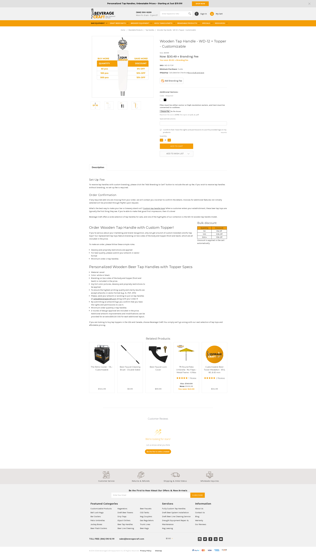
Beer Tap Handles (125, 524)
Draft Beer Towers (125, 512)
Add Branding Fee (173, 80)
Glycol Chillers (124, 520)
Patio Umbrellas (97, 520)
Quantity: (163, 136)
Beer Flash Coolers (98, 528)
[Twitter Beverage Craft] (205, 539)
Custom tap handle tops (154, 208)
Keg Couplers (146, 516)
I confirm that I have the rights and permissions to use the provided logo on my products (195, 131)
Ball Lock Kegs (97, 512)
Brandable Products (187, 23)
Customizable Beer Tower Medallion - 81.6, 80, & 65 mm (214, 370)
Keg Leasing (167, 528)
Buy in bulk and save (196, 73)
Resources (220, 23)
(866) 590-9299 (143, 12)
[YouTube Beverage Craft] (221, 539)
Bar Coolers (95, 516)
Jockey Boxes (96, 524)
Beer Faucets (145, 508)
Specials (206, 23)
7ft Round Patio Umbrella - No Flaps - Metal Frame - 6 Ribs (186, 370)
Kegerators (122, 508)
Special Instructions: (168, 119)
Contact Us (200, 512)
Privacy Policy (145, 551)
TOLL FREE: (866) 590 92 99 (101, 539)
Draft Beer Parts (118, 23)
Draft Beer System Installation (175, 512)
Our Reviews (200, 524)
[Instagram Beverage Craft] (200, 539)
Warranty (199, 520)
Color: (166, 96)
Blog (197, 516)
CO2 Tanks (144, 512)
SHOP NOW (200, 4)
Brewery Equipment (140, 23)
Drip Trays (122, 516)
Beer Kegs (144, 528)
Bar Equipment (98, 23)
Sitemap (158, 551)
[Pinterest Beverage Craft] (216, 539)
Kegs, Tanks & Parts (163, 23)
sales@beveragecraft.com (104, 299)
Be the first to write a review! (158, 451)
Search (189, 13)
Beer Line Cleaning (126, 528)
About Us (199, 508)
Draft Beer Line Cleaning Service (176, 516)
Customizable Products (101, 508)
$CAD (168, 538)
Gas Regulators (147, 520)
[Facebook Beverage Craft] (210, 539)
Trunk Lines (145, 524)
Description (98, 167)
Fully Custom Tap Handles (174, 508)
